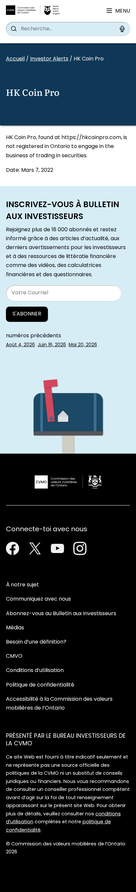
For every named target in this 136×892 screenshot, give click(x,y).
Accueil (15, 59)
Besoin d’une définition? (36, 642)
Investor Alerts (49, 59)
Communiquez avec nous (38, 599)
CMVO (14, 656)
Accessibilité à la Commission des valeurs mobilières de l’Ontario (59, 704)
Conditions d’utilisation (35, 670)
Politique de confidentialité (40, 685)
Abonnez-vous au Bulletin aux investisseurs (61, 614)
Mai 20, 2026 (83, 345)
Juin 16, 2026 (52, 345)
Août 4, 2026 (20, 345)
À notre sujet (22, 585)
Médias (15, 628)
